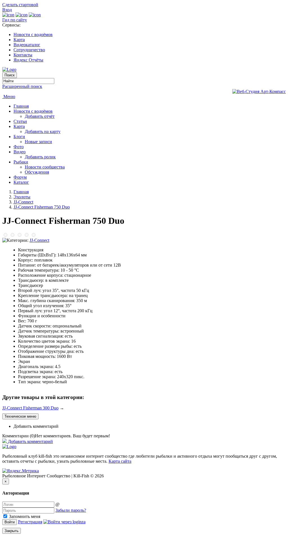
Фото (19, 146)
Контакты (23, 54)
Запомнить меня (24, 516)
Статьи (20, 121)
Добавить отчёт (40, 116)
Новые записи (38, 141)
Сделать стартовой (20, 4)
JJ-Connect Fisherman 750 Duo (42, 207)
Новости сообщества (45, 167)
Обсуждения (37, 172)
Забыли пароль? (70, 510)
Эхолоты (22, 196)
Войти (9, 522)
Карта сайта (120, 461)
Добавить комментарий (36, 426)
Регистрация (30, 521)
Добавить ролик (40, 156)
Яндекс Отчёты (28, 59)
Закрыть (11, 531)
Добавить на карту (42, 131)
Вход (7, 9)
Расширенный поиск (22, 86)
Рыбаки (21, 162)
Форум (20, 177)
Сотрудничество (29, 49)
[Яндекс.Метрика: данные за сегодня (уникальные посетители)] (20, 470)
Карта (19, 39)
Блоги (19, 136)
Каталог (21, 182)
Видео (20, 151)
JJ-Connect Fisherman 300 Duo (30, 408)
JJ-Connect (23, 202)
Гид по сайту (14, 19)
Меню (8, 96)
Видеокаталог (27, 44)
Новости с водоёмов (33, 34)
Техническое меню (20, 416)
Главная (21, 106)
